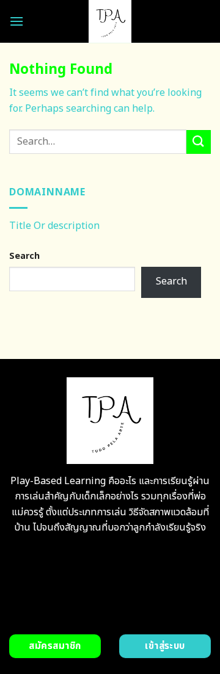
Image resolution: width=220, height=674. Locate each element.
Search (24, 256)
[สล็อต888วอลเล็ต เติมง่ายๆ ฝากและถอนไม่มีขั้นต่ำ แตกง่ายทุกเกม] (110, 21)
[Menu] (16, 21)
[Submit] (198, 142)
